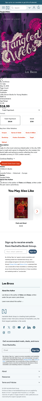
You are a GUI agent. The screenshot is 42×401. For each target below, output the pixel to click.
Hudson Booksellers (19, 137)
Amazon (4, 133)
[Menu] (3, 7)
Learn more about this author (12, 301)
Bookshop (5, 137)
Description (4, 145)
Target (32, 137)
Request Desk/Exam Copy (11, 163)
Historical (16, 173)
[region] (21, 211)
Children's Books (6, 169)
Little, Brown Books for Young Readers (13, 94)
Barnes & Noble (16, 133)
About (4, 371)
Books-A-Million (31, 133)
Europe (24, 173)
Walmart (4, 142)
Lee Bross (5, 81)
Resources (6, 377)
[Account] (34, 8)
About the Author (6, 180)
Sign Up (33, 252)
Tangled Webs (5, 177)
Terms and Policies (9, 382)
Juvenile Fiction (5, 173)
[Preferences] (29, 7)
